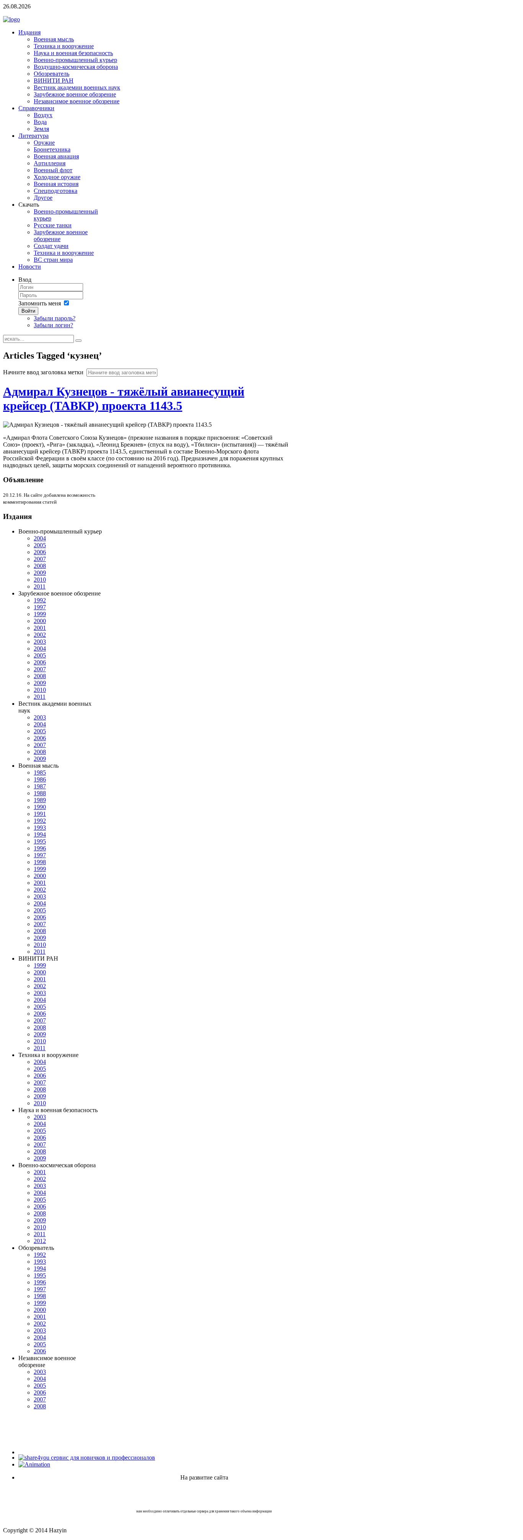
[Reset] (78, 340)
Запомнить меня (39, 303)
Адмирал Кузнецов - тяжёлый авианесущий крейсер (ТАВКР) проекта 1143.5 (123, 399)
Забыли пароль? (54, 318)
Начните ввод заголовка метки (44, 372)
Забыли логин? (53, 325)
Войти (28, 311)
